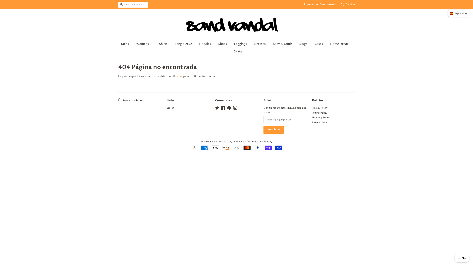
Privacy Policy (320, 107)
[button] (458, 13)
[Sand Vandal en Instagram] (235, 108)
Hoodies (205, 44)
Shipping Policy (321, 117)
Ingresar (309, 4)
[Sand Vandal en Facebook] (223, 108)
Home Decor (339, 44)
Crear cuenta (327, 4)
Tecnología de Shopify (259, 141)
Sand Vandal (239, 141)
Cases (319, 44)
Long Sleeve (183, 44)
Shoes (222, 44)
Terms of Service (321, 122)
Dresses (260, 44)
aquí (180, 76)
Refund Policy (319, 112)
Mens (125, 44)
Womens (142, 44)
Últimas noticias (130, 100)
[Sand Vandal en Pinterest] (229, 108)
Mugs (303, 44)
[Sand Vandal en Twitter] (217, 108)
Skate (238, 52)
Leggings (240, 44)
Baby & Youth (282, 44)
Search (170, 107)
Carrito (350, 4)
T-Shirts (162, 44)
